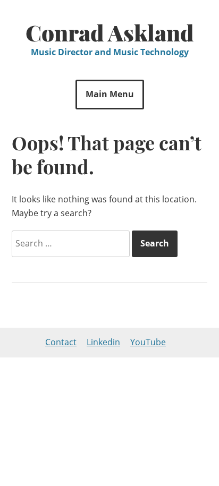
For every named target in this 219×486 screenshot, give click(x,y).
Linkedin (103, 342)
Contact (61, 342)
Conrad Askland (110, 32)
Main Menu (110, 94)
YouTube (148, 342)
